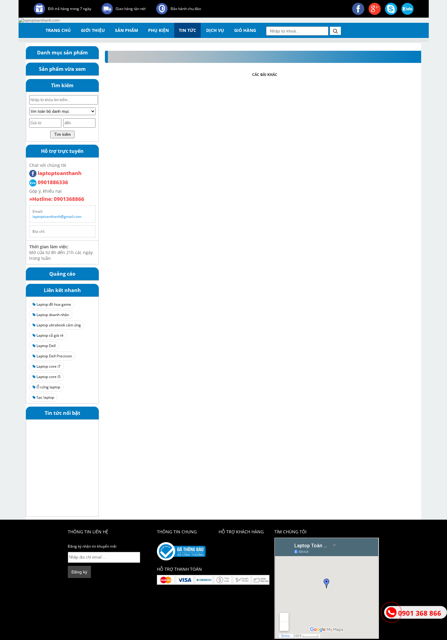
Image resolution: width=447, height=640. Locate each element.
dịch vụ (215, 30)
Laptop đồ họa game (53, 304)
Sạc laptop (45, 397)
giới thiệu (93, 30)
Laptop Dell (46, 345)
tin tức (187, 30)
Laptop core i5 (48, 376)
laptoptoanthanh (58, 173)
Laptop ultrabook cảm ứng (58, 325)
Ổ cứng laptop (48, 387)
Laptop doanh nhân (52, 314)
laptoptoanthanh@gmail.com (57, 216)
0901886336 (52, 182)
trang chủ (58, 30)
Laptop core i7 (48, 366)
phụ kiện (158, 30)
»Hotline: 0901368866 (56, 198)
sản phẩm (126, 30)
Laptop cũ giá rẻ (50, 335)
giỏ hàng (245, 30)
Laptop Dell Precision (54, 356)
